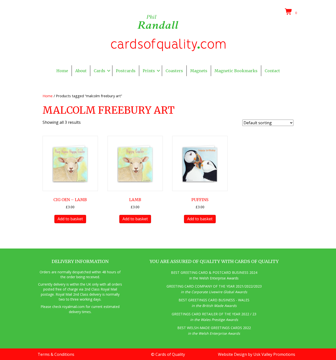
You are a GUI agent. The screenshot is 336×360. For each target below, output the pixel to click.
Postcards (126, 70)
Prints (149, 70)
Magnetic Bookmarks (236, 70)
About (81, 70)
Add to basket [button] (70, 219)
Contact (272, 70)
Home (62, 70)
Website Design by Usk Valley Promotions (256, 354)
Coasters (174, 70)
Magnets (198, 70)
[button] (108, 70)
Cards (99, 70)
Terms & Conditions (56, 354)
